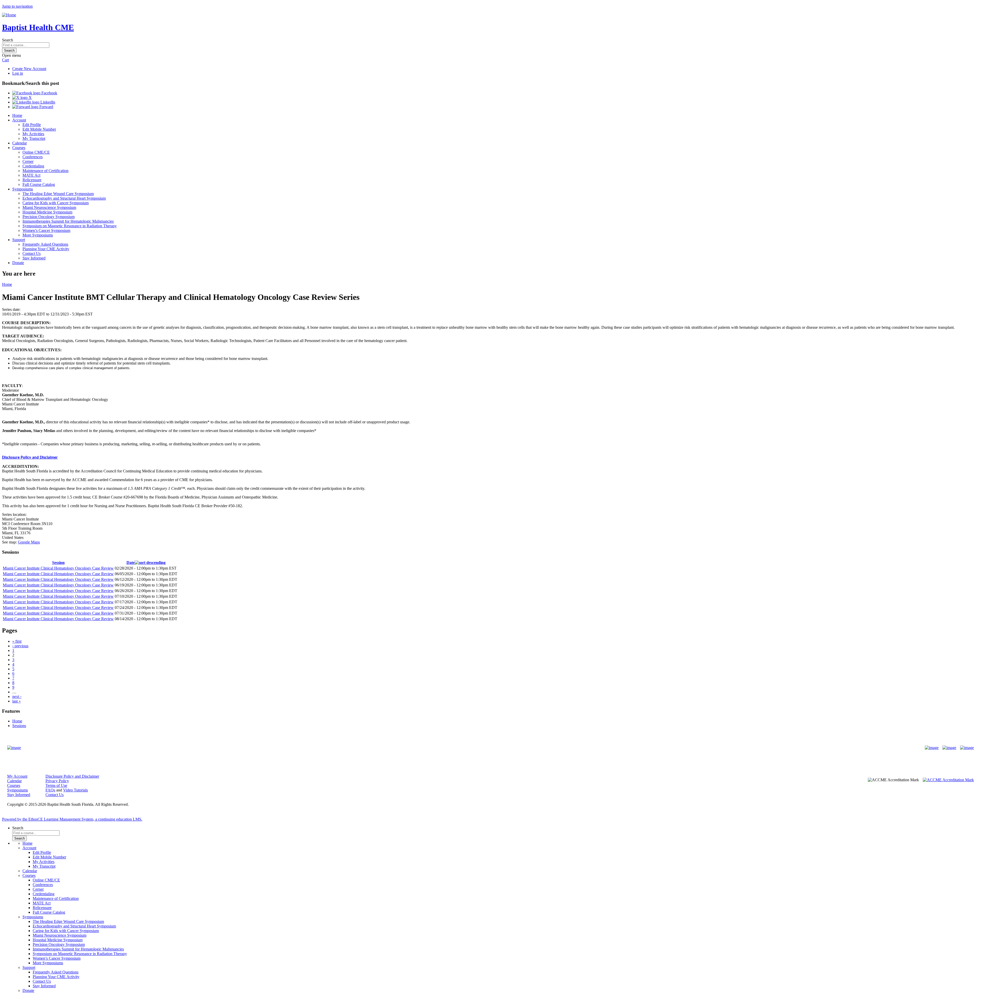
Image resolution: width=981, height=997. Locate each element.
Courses (18, 147)
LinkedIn (47, 102)
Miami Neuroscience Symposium (49, 207)
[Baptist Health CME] (14, 747)
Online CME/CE (36, 152)
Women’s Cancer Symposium (46, 230)
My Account (17, 776)
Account (19, 120)
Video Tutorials (75, 790)
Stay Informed (33, 258)
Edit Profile (31, 124)
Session (58, 562)
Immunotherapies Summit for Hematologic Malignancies (68, 221)
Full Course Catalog (38, 184)
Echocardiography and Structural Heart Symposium (64, 198)
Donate (18, 262)
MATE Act (31, 175)
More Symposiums (37, 235)
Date (130, 562)
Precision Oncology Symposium (48, 216)
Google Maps (29, 542)
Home (17, 115)
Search (7, 40)
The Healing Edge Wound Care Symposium (58, 193)
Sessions (19, 725)
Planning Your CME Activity (45, 249)
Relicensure (31, 180)
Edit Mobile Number (39, 129)
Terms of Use (56, 785)
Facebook (48, 93)
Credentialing (33, 166)
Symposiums (22, 189)
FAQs (50, 790)
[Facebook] (932, 747)
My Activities (33, 134)
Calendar (19, 143)
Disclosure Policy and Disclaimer (30, 458)
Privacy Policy (57, 781)
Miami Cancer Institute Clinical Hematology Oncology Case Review (58, 568)
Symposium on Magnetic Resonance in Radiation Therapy (69, 226)
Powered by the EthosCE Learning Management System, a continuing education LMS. (72, 819)
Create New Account (29, 68)
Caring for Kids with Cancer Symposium (55, 203)
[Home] (9, 15)
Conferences (32, 157)
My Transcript (33, 138)
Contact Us (31, 253)
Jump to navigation (17, 6)
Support (18, 239)
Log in (17, 73)
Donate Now (474, 748)
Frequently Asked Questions (45, 244)
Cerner (27, 161)
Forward (45, 107)
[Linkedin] (967, 747)
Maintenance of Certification (45, 170)
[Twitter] (949, 747)
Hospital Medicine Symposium (47, 212)
